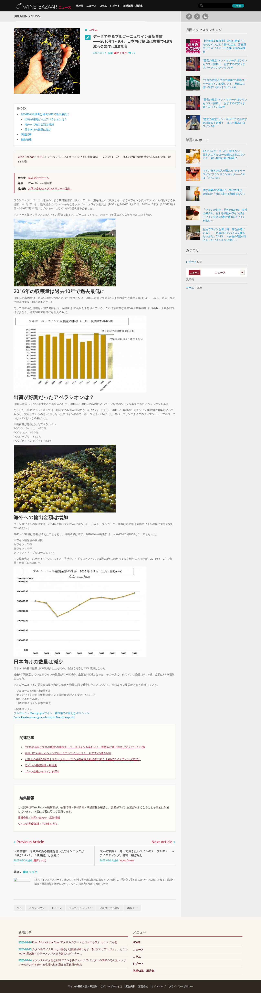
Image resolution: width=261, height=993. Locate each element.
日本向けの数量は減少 (38, 129)
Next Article (163, 842)
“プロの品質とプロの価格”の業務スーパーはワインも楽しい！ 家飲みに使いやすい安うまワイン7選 (85, 747)
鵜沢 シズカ (120, 53)
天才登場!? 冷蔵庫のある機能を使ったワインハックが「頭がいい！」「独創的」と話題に (49, 853)
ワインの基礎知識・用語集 (41, 765)
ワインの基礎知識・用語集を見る (38, 823)
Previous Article (29, 842)
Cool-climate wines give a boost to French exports (44, 717)
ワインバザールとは (111, 986)
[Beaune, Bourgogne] (65, 252)
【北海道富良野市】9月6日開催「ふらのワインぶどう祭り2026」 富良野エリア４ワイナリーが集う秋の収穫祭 (224, 46)
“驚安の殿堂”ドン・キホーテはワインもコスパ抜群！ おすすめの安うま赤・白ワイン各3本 (225, 103)
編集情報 (26, 139)
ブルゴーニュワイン (81, 908)
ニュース (91, 5)
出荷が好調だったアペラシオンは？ (46, 119)
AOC (19, 908)
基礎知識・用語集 (133, 5)
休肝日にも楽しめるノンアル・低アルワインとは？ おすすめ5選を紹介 (68, 753)
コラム (103, 5)
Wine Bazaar (26, 157)
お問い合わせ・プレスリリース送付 (49, 188)
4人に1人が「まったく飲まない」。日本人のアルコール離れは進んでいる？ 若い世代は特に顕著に (224, 154)
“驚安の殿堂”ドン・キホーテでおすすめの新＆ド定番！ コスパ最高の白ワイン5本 (225, 122)
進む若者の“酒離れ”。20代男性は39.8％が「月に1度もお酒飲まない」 (224, 192)
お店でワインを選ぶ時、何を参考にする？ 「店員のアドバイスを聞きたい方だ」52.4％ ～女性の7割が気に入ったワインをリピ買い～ (224, 235)
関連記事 (26, 134)
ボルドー (132, 908)
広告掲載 (130, 986)
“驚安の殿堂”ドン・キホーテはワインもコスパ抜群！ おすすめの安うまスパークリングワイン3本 (225, 64)
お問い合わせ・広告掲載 (45, 817)
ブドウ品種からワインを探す (42, 771)
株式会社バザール (38, 178)
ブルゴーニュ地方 (110, 908)
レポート (115, 5)
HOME (79, 5)
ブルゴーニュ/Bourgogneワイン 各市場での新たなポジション (51, 713)
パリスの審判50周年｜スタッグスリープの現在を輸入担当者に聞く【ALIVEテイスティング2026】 (83, 759)
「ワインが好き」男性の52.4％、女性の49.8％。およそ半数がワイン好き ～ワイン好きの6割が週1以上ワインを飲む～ (225, 215)
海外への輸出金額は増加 (39, 124)
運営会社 (23, 817)
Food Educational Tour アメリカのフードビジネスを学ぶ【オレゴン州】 (75, 942)
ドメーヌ (56, 908)
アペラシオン (37, 908)
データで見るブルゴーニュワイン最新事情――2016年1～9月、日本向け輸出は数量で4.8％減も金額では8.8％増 (133, 41)
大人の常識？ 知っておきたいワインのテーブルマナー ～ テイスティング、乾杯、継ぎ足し (137, 853)
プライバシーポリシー (181, 986)
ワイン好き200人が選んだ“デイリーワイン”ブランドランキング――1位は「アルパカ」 (224, 174)
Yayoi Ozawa (126, 860)
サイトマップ (158, 986)
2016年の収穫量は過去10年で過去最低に (45, 114)
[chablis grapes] (65, 478)
